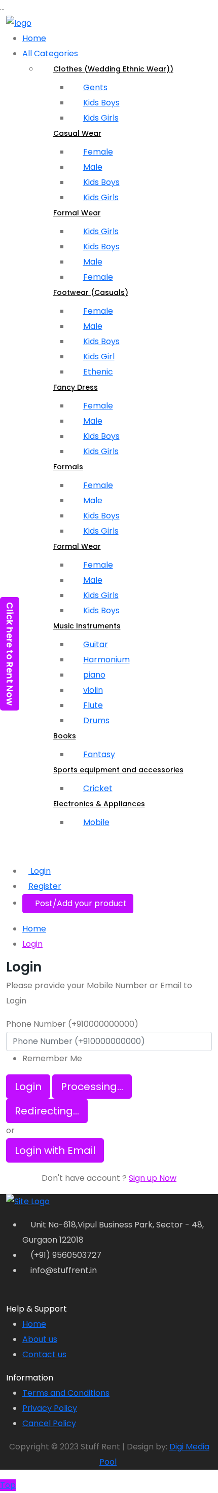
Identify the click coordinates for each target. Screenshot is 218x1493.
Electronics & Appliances (99, 804)
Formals (68, 467)
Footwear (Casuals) (90, 292)
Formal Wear (77, 213)
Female (98, 152)
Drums (96, 720)
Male (92, 167)
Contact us (44, 1354)
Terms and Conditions (66, 1393)
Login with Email (55, 1150)
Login (39, 871)
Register (44, 886)
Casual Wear (77, 133)
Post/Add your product (81, 903)
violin (93, 690)
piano (94, 675)
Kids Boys (101, 102)
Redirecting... (47, 1111)
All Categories (51, 53)
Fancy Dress (75, 387)
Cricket (98, 788)
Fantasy (99, 754)
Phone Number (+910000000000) (72, 1024)
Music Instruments (87, 626)
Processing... (92, 1086)
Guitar (95, 644)
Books (64, 736)
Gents (95, 87)
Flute (93, 705)
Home (34, 38)
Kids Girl (99, 356)
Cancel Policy (49, 1423)
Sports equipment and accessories (118, 770)
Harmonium (106, 659)
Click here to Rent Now (10, 653)
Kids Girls (101, 118)
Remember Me (52, 1058)
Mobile (96, 822)
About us (39, 1339)
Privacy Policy (49, 1408)
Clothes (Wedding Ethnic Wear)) (113, 69)
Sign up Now (152, 1178)
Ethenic (98, 372)
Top (8, 1485)
